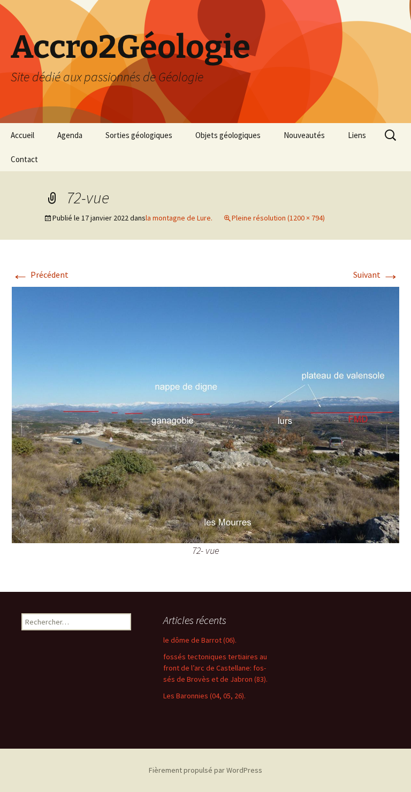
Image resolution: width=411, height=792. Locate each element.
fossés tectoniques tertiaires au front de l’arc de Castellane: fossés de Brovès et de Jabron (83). (215, 668)
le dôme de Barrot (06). (200, 640)
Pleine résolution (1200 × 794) (278, 218)
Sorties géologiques (138, 135)
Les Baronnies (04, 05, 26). (204, 695)
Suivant (376, 274)
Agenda (69, 135)
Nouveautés (304, 135)
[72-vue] (205, 413)
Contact (24, 159)
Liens (357, 135)
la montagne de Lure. (179, 218)
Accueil (22, 135)
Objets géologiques (228, 135)
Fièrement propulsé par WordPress (205, 770)
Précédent (40, 274)
